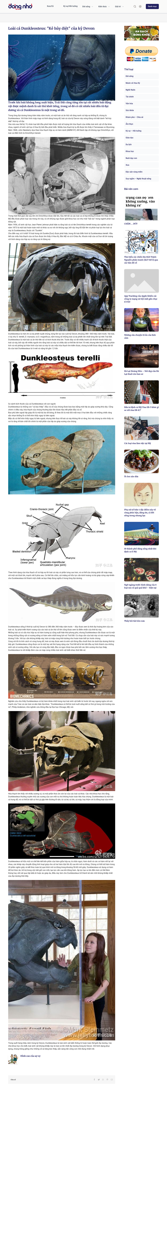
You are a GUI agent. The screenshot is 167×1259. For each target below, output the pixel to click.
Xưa (127, 165)
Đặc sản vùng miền (134, 172)
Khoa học (130, 151)
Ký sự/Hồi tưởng (70, 6)
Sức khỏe (130, 110)
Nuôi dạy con (131, 158)
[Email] (112, 1080)
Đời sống (129, 76)
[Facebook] (94, 1080)
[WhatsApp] (103, 1080)
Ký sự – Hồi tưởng (133, 131)
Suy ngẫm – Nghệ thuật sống (138, 178)
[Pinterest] (107, 1080)
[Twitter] (99, 1080)
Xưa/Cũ (50, 6)
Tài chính (130, 97)
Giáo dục (129, 138)
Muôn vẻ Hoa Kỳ (133, 83)
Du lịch (129, 144)
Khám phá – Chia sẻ (134, 117)
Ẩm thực (129, 124)
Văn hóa (129, 103)
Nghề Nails (130, 90)
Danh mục (152, 6)
